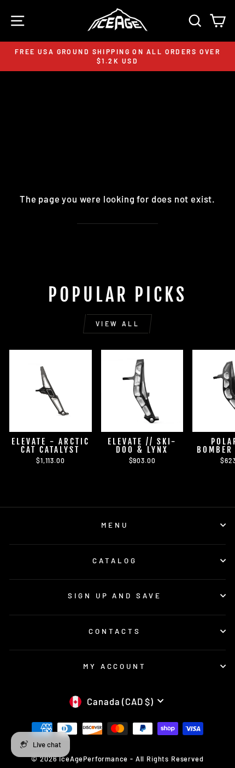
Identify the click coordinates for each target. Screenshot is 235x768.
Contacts (115, 631)
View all (118, 323)
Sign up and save (115, 595)
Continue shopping (117, 216)
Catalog (114, 560)
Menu (114, 525)
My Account (115, 666)
